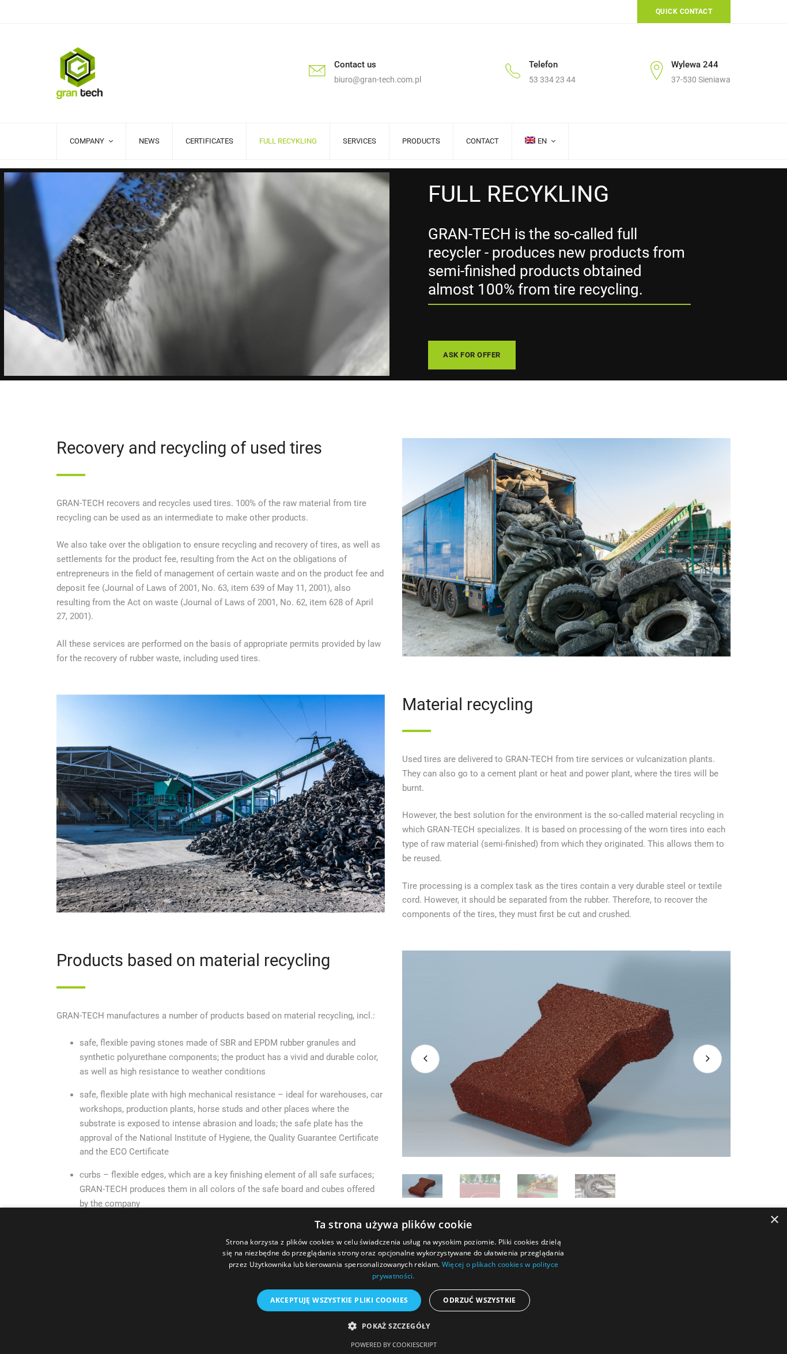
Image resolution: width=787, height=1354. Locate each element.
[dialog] (393, 1281)
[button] (393, 1326)
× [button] (774, 1220)
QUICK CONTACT (684, 11)
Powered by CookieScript (394, 1344)
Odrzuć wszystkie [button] (479, 1300)
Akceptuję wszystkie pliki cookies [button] (339, 1300)
